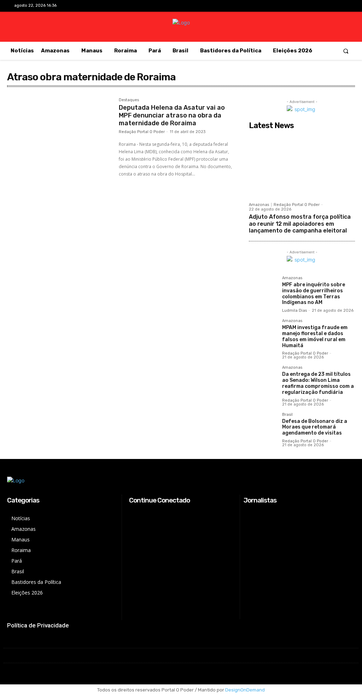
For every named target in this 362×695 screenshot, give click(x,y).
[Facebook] (309, 6)
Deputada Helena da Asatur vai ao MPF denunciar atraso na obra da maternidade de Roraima (172, 115)
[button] (346, 51)
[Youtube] (342, 6)
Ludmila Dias (294, 310)
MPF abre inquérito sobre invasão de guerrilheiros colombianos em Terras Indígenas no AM (313, 293)
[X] (331, 6)
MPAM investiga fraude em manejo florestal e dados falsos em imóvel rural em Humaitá (315, 336)
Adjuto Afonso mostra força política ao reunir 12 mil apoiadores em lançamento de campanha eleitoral (300, 223)
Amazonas (259, 205)
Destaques (129, 100)
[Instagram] (320, 6)
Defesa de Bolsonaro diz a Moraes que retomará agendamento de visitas (314, 427)
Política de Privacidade (38, 625)
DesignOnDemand (245, 690)
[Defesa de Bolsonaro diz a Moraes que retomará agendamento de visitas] (262, 426)
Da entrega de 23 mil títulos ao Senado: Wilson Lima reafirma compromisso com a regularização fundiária (318, 383)
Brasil (287, 415)
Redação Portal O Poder (142, 132)
